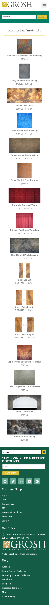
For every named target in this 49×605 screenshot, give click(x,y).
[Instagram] (21, 481)
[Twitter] (13, 481)
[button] (44, 5)
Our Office (8, 528)
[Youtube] (29, 481)
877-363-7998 (23, 538)
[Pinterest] (37, 481)
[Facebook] (5, 481)
